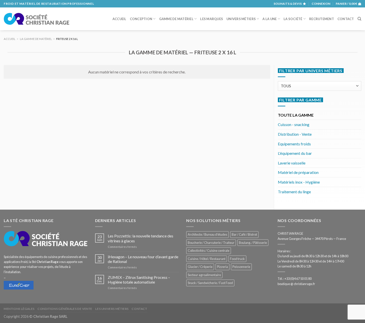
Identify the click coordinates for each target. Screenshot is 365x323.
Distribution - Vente (295, 134)
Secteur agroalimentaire (204, 275)
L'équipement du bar (295, 153)
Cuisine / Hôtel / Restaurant (206, 259)
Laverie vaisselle (291, 163)
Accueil (119, 19)
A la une (269, 19)
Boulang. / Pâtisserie (253, 243)
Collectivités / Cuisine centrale (208, 251)
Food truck (237, 259)
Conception (141, 19)
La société (293, 19)
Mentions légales (19, 309)
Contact (345, 19)
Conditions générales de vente (64, 309)
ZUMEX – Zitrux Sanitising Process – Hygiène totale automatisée (139, 279)
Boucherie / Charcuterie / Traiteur (211, 243)
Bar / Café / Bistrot (244, 234)
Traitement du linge (294, 191)
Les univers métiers (112, 309)
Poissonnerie (241, 267)
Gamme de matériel (176, 19)
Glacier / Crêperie (200, 267)
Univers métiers (241, 19)
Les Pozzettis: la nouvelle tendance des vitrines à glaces (140, 238)
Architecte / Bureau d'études (207, 234)
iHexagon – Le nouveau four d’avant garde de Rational (143, 259)
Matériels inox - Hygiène (299, 182)
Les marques (211, 19)
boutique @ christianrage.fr (296, 284)
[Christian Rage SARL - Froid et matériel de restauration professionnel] (36, 19)
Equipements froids (294, 143)
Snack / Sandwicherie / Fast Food (210, 283)
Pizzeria (222, 267)
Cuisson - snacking (293, 124)
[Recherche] (359, 19)
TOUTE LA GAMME (296, 115)
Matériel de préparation (298, 172)
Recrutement (321, 19)
